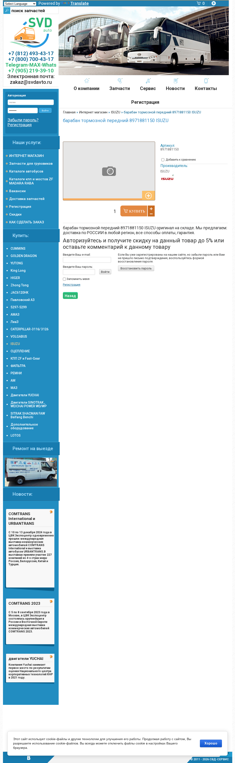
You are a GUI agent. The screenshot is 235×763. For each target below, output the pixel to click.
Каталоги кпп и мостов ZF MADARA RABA (31, 181)
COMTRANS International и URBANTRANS (21, 518)
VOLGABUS (19, 336)
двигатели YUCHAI (25, 658)
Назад (70, 296)
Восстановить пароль (136, 268)
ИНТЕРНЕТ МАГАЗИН (26, 156)
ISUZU (164, 171)
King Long (18, 270)
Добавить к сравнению (180, 159)
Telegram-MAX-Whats (31, 65)
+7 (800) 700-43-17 (31, 59)
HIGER (15, 278)
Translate (79, 3)
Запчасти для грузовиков (31, 163)
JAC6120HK (19, 292)
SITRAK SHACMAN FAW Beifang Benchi (28, 415)
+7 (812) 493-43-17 (31, 53)
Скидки (15, 214)
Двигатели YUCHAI (25, 395)
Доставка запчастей (27, 199)
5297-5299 (19, 307)
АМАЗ (15, 314)
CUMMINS (18, 248)
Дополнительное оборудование (24, 426)
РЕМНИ (16, 373)
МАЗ (14, 388)
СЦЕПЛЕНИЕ (20, 351)
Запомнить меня (78, 279)
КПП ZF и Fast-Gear (25, 358)
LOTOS (16, 435)
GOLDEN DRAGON (24, 256)
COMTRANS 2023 (24, 603)
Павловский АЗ (22, 300)
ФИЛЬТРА (18, 366)
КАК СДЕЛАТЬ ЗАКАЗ (26, 222)
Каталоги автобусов (26, 171)
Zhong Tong (20, 285)
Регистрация (71, 284)
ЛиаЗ (14, 322)
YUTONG (17, 263)
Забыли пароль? (23, 120)
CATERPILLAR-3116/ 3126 (29, 329)
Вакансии (17, 191)
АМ (13, 380)
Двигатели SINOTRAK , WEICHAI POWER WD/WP (29, 404)
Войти (105, 271)
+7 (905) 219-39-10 (31, 71)
